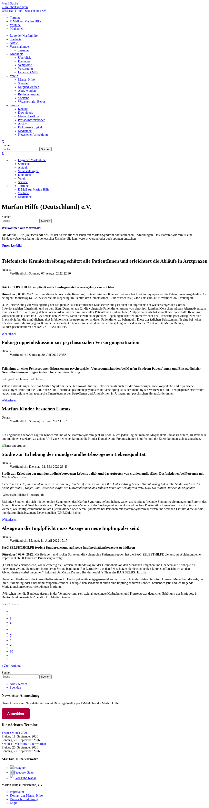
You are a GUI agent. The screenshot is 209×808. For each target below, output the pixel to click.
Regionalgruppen (29, 94)
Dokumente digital (30, 127)
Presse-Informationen (31, 120)
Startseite (15, 39)
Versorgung (25, 68)
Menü (6, 3)
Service (14, 105)
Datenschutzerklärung (24, 799)
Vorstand (23, 98)
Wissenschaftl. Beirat (31, 101)
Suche (14, 3)
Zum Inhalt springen (15, 7)
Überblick (24, 57)
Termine (23, 50)
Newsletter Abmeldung (33, 134)
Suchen (6, 145)
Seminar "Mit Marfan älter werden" (24, 743)
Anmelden (15, 713)
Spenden (23, 83)
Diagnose (24, 61)
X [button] (3, 153)
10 (11, 651)
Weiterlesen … (11, 333)
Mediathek (25, 131)
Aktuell (14, 43)
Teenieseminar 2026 (15, 732)
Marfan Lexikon (28, 116)
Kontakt (23, 109)
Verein (14, 76)
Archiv (22, 123)
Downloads (25, 112)
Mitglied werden (28, 87)
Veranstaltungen (20, 46)
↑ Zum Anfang (11, 665)
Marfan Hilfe (26, 79)
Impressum (17, 792)
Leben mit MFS (28, 72)
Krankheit (16, 54)
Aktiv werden (27, 90)
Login (14, 803)
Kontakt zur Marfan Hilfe (26, 795)
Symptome (25, 65)
